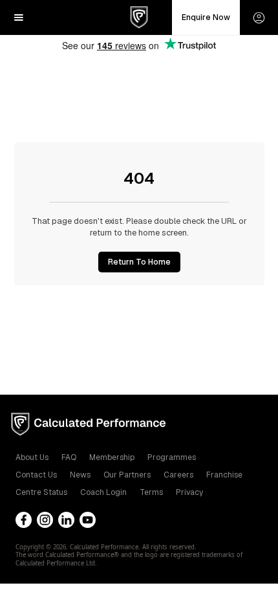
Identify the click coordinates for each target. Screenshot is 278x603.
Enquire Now (206, 17)
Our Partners (127, 475)
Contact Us (36, 475)
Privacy (189, 492)
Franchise (224, 475)
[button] (19, 17)
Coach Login (103, 492)
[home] (139, 17)
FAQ (68, 457)
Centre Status (41, 492)
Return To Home (139, 262)
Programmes (171, 457)
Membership (111, 457)
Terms (151, 492)
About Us (32, 457)
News (80, 475)
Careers (178, 475)
